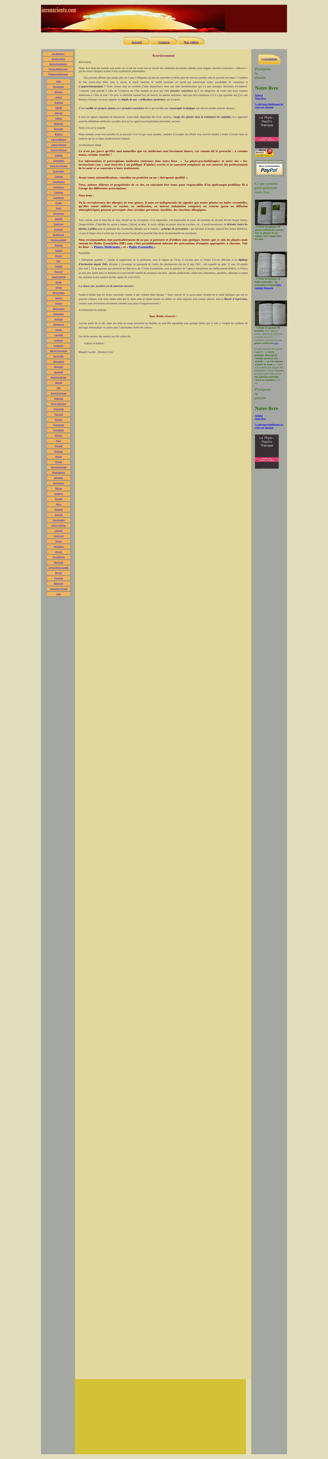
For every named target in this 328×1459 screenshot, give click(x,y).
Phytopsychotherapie (58, 74)
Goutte (59, 282)
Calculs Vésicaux (59, 150)
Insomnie (58, 319)
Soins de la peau (58, 393)
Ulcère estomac (58, 525)
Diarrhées (58, 224)
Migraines (58, 367)
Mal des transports (58, 351)
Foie (59, 261)
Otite (59, 388)
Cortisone (58, 192)
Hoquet (58, 303)
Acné (58, 81)
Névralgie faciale (58, 377)
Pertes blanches (58, 404)
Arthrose (59, 113)
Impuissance (59, 309)
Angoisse (58, 102)
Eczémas (58, 229)
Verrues (58, 552)
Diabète (58, 219)
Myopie (58, 573)
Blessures (58, 124)
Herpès (58, 298)
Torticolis (58, 515)
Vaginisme (59, 536)
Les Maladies (58, 54)
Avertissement (58, 59)
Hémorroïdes (59, 293)
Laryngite (58, 335)
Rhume (58, 488)
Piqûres (58, 420)
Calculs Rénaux (58, 145)
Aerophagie (58, 87)
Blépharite (58, 583)
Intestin (58, 330)
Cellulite (59, 155)
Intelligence (58, 324)
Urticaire (59, 531)
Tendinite (58, 509)
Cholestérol (58, 161)
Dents (58, 208)
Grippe (59, 287)
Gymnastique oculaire (59, 568)
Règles (58, 457)
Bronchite (58, 129)
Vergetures (59, 546)
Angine (58, 97)
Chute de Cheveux (58, 166)
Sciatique (58, 494)
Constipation (59, 182)
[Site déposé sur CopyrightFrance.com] (264, 155)
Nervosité (58, 372)
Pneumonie (58, 425)
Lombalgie (59, 346)
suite (276, 343)
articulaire (58, 478)
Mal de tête (58, 356)
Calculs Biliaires (58, 139)
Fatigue (58, 250)
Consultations (269, 58)
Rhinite (58, 462)
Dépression (58, 213)
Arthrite (58, 108)
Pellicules (58, 398)
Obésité (58, 383)
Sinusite (58, 499)
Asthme (58, 118)
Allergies (58, 92)
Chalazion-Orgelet (58, 589)
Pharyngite (59, 409)
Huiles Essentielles (58, 64)
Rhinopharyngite (58, 467)
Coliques (58, 176)
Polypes (58, 435)
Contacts (164, 42)
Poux (58, 441)
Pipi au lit (58, 414)
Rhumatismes (58, 472)
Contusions (58, 187)
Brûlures (59, 134)
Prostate (59, 446)
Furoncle (58, 272)
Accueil (137, 42)
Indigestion (58, 314)
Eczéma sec (58, 235)
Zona (58, 594)
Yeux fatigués (58, 557)
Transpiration (58, 520)
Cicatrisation (58, 171)
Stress (59, 504)
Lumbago (58, 340)
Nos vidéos (191, 42)
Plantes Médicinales (58, 69)
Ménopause (58, 361)
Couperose (58, 198)
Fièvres (58, 256)
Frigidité (58, 266)
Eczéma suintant (58, 240)
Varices (58, 541)
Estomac (59, 245)
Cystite (59, 203)
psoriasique (58, 483)
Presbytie (58, 578)
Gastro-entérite (59, 277)
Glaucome (58, 562)
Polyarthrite (58, 430)
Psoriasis (58, 451)
